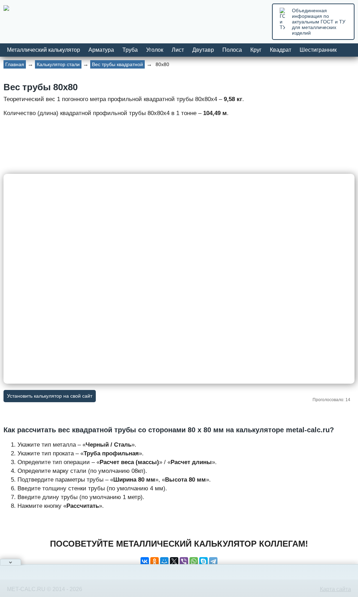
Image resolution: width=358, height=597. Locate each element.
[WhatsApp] (193, 561)
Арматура (101, 50)
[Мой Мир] (164, 561)
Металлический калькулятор (43, 50)
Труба (130, 50)
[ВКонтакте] (145, 561)
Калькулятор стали (58, 64)
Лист (178, 50)
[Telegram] (213, 561)
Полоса (232, 50)
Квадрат (280, 50)
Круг (256, 50)
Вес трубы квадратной (117, 64)
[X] (174, 561)
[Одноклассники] (154, 561)
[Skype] (203, 561)
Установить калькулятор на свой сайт (49, 396)
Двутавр (203, 50)
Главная (14, 64)
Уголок (154, 50)
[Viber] (184, 561)
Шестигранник (318, 50)
